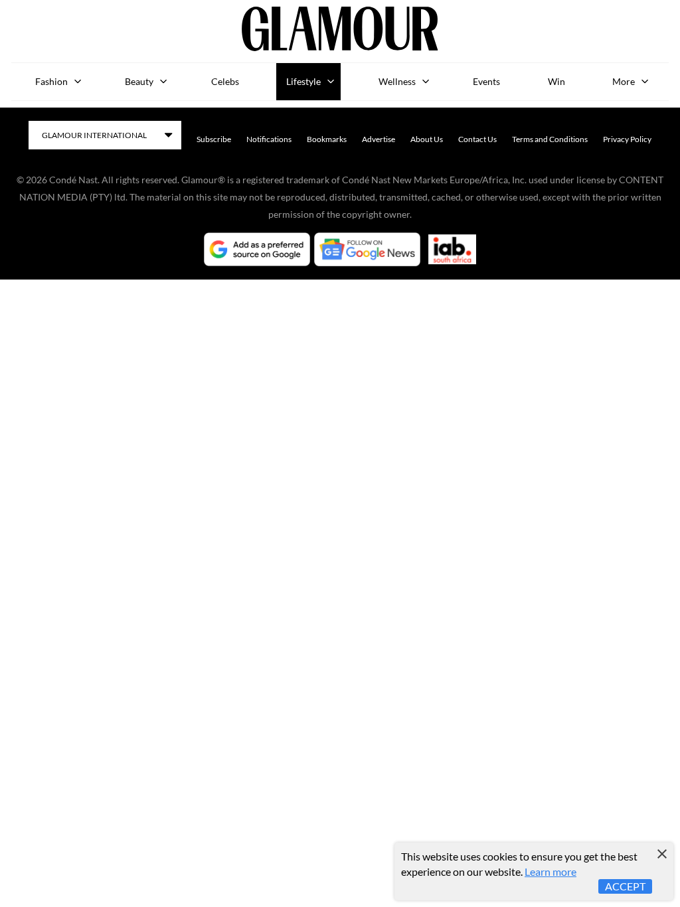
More (623, 81)
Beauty (139, 81)
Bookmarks (327, 139)
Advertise (378, 139)
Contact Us (477, 139)
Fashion (51, 81)
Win (556, 81)
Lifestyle (303, 81)
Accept (625, 886)
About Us (426, 139)
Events (486, 81)
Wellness (397, 81)
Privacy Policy (627, 139)
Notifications (269, 139)
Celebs (225, 81)
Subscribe (214, 139)
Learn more (550, 871)
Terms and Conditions (550, 139)
